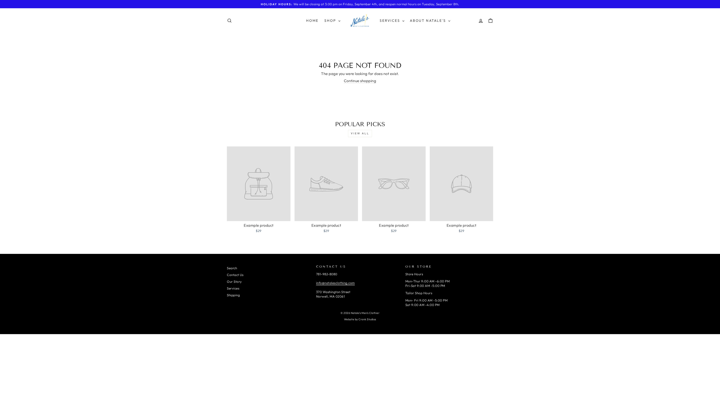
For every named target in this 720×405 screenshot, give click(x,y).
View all (360, 133)
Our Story (234, 282)
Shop (331, 20)
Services (390, 20)
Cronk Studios (367, 319)
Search (232, 268)
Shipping (233, 295)
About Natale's (428, 20)
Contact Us (235, 275)
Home (312, 20)
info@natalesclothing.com (335, 283)
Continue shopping (360, 80)
